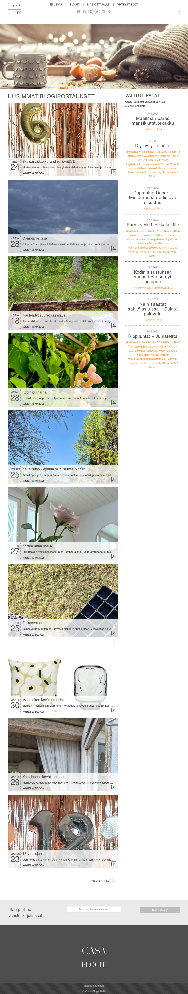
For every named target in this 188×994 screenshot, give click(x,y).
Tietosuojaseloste (94, 985)
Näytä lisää (100, 881)
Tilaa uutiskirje (160, 910)
